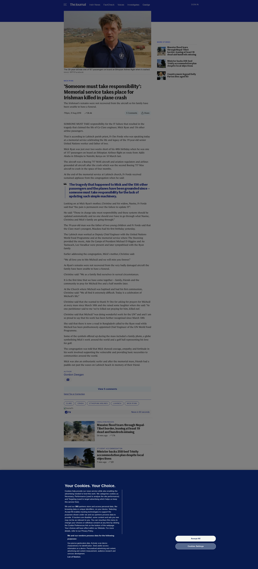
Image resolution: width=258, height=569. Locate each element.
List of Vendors (73, 557)
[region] (129, 519)
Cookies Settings (196, 546)
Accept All (195, 538)
